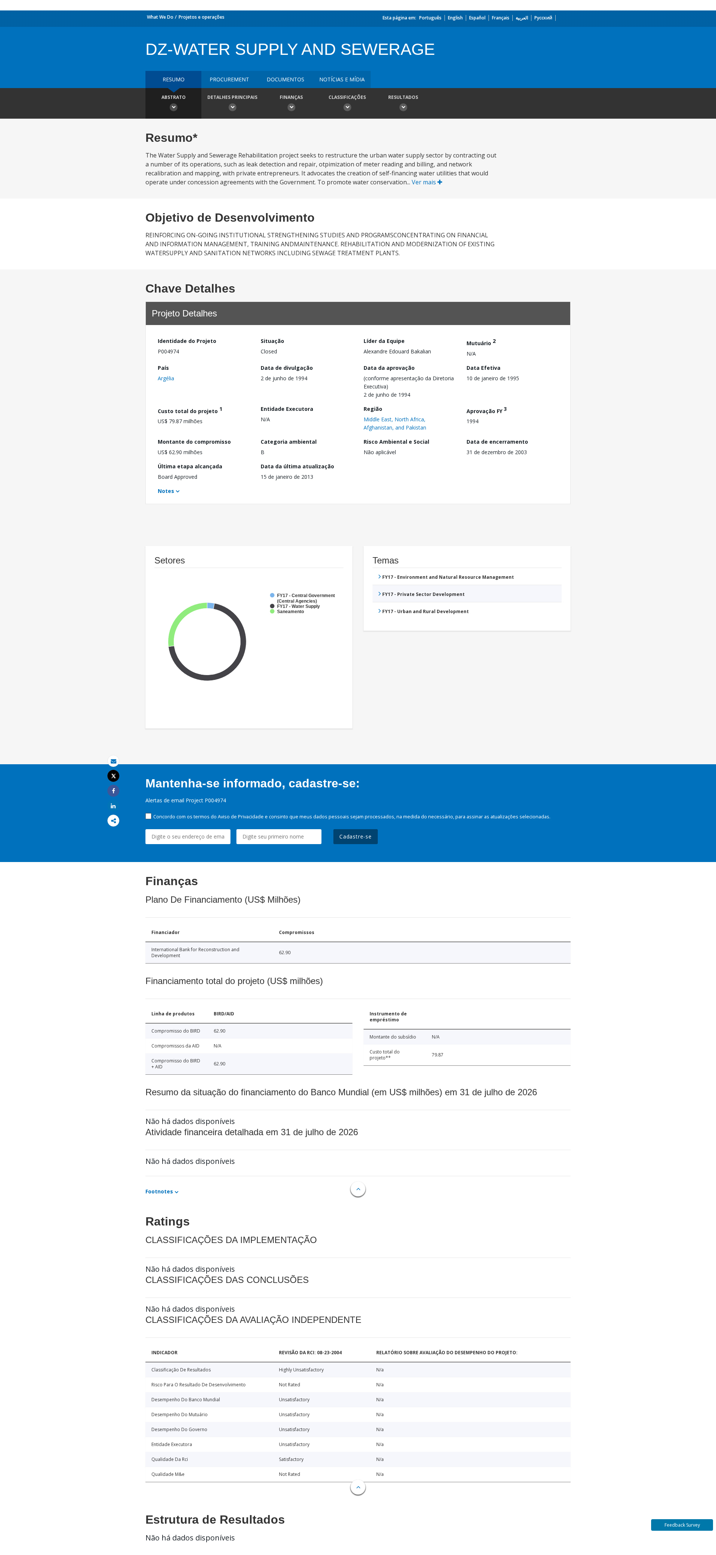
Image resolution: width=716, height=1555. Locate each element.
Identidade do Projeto (187, 340)
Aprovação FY (487, 410)
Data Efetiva (483, 367)
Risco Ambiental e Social (396, 441)
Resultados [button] (403, 97)
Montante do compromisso (194, 441)
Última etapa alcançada (190, 466)
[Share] (113, 791)
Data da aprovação (389, 367)
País (163, 367)
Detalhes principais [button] (232, 97)
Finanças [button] (291, 97)
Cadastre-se (355, 836)
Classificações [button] (347, 97)
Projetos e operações (201, 17)
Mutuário (481, 342)
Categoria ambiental (289, 441)
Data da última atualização (297, 466)
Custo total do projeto (190, 410)
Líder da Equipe (384, 340)
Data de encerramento (497, 441)
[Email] (113, 761)
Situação (272, 340)
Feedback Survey (682, 1525)
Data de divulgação (287, 367)
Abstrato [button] (173, 97)
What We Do (160, 17)
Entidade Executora (287, 408)
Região (373, 408)
